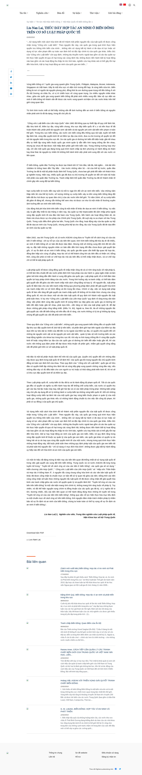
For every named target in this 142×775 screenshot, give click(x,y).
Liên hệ (52, 757)
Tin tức (23, 13)
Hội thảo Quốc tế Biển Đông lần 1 (78, 22)
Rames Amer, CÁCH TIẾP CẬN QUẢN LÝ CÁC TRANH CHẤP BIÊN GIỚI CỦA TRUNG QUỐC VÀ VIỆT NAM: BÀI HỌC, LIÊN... (87, 652)
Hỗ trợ (78, 757)
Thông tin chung (55, 753)
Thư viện (94, 13)
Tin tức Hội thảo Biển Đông (48, 22)
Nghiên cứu (42, 13)
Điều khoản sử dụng (110, 753)
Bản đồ (60, 13)
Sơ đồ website (81, 753)
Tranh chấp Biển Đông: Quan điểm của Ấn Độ (81, 623)
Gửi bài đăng (114, 13)
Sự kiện (76, 13)
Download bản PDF (35, 533)
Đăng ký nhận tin (109, 757)
